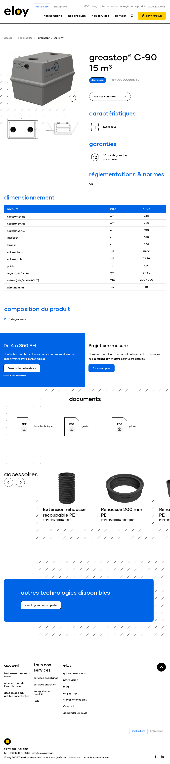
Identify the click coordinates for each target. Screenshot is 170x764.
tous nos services (42, 667)
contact (121, 16)
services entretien (45, 684)
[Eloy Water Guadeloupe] (16, 11)
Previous (8, 482)
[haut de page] (161, 667)
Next (20, 482)
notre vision (70, 679)
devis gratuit (154, 15)
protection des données (96, 757)
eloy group (70, 693)
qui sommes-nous (74, 673)
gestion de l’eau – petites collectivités (16, 694)
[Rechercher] (132, 15)
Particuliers (42, 6)
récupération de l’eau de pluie (14, 684)
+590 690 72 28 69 (19, 753)
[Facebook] (155, 757)
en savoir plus (66, 498)
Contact (68, 706)
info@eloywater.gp (42, 753)
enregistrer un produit (133, 6)
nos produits (77, 16)
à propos (112, 6)
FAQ (86, 6)
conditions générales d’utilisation (61, 757)
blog (94, 6)
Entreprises (60, 6)
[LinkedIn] (162, 757)
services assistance (46, 677)
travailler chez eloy (75, 699)
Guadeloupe (156, 6)
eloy (67, 665)
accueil (8, 37)
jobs (102, 6)
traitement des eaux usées (17, 675)
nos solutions (52, 16)
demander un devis (75, 712)
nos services (100, 16)
